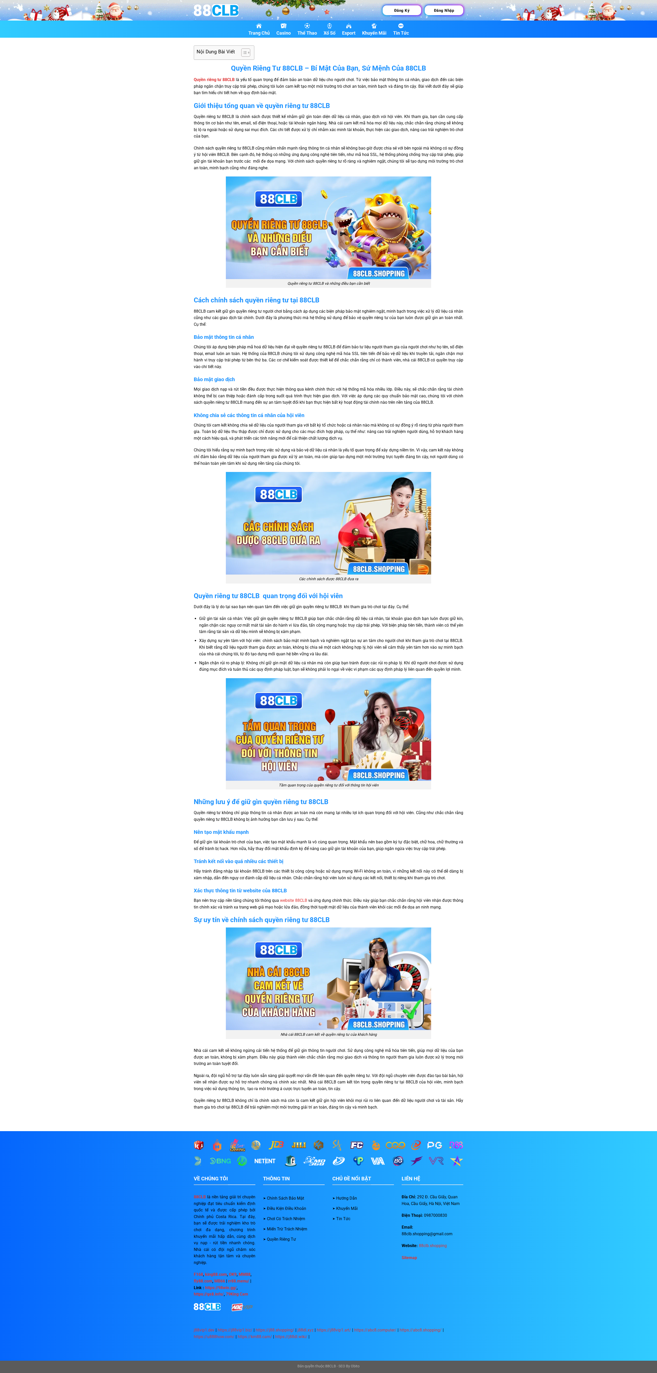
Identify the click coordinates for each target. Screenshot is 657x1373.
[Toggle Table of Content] (243, 52)
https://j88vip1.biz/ (235, 1330)
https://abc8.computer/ (375, 1330)
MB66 (219, 1281)
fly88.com (203, 1281)
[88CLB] (219, 10)
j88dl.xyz (305, 1330)
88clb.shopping (433, 1245)
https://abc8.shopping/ (421, 1330)
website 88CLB (293, 900)
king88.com (216, 1274)
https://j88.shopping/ (275, 1330)
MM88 (244, 1274)
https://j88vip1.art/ (334, 1330)
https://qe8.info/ (209, 1294)
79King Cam (237, 1294)
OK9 (233, 1274)
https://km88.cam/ (255, 1336)
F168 (198, 1274)
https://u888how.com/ (214, 1336)
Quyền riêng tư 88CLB (214, 79)
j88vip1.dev (204, 1330)
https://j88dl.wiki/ (291, 1336)
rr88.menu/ (238, 1281)
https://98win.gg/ (221, 1287)
